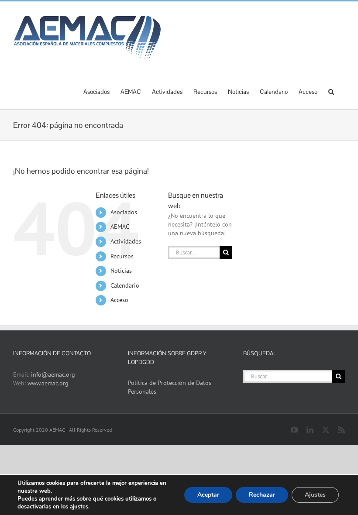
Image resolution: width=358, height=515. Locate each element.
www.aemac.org (48, 383)
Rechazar (262, 495)
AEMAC (119, 226)
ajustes (79, 507)
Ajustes (315, 495)
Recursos (122, 256)
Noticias (121, 271)
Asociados (123, 212)
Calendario (124, 285)
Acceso (119, 300)
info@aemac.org (53, 374)
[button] (331, 90)
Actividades (125, 241)
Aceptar (208, 495)
